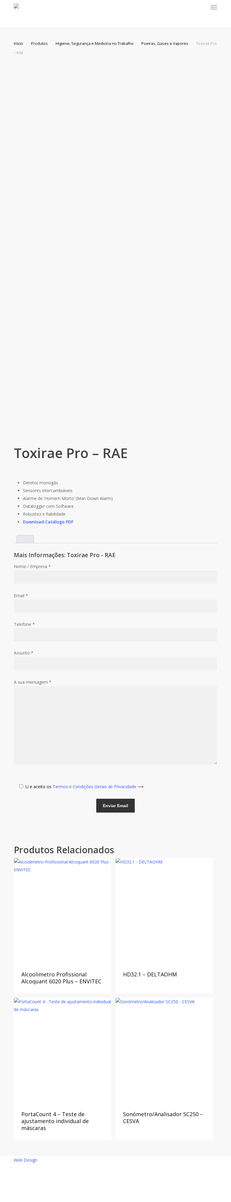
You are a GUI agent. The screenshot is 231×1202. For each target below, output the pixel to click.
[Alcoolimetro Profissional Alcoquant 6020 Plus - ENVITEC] (62, 910)
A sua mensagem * (32, 682)
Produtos (39, 43)
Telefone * (24, 624)
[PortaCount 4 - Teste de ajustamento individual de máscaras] (62, 1050)
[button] (214, 7)
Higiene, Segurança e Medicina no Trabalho (95, 43)
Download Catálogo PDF (48, 522)
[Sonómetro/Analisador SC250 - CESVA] (164, 1050)
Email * (21, 595)
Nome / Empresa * (32, 566)
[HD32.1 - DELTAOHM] (164, 910)
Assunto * (23, 653)
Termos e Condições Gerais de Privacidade (98, 786)
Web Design (25, 1160)
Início (18, 43)
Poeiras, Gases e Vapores (164, 43)
